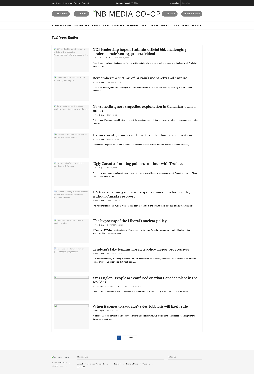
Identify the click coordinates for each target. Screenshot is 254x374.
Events (170, 14)
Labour (144, 25)
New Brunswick (81, 25)
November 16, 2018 (115, 311)
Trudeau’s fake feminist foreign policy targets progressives (141, 249)
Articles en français (61, 25)
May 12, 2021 (112, 168)
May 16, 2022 (112, 115)
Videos (185, 25)
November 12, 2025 (121, 58)
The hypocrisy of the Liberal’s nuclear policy (130, 221)
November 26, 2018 (133, 286)
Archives (81, 367)
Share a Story (132, 364)
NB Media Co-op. (64, 363)
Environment (118, 25)
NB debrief (197, 25)
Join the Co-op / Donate (69, 3)
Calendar (146, 364)
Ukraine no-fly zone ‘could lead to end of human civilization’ (143, 135)
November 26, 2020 (115, 225)
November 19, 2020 (115, 253)
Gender (154, 25)
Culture (175, 25)
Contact (85, 3)
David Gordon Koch (102, 58)
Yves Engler (99, 82)
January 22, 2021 (114, 200)
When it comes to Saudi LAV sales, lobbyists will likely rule (140, 306)
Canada (96, 25)
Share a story (192, 14)
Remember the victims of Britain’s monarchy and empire (140, 78)
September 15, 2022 (115, 82)
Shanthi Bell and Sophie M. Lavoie (108, 286)
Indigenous (132, 25)
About (54, 3)
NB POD (82, 14)
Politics (165, 25)
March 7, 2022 (113, 139)
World (106, 25)
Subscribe (174, 3)
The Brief (61, 14)
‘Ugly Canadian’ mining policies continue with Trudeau (138, 164)
